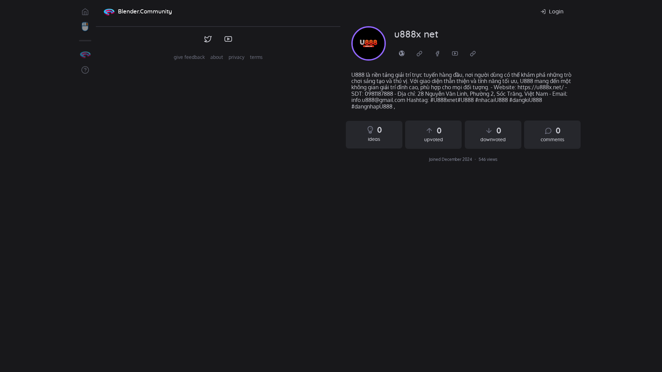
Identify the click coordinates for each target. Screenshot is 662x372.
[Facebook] (437, 53)
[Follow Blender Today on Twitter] (208, 39)
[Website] (419, 53)
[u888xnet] (368, 43)
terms (256, 57)
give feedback (189, 57)
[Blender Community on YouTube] (228, 39)
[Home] (109, 12)
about (216, 57)
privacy (236, 57)
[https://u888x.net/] (401, 53)
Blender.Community (145, 11)
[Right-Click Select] (85, 26)
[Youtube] (455, 53)
